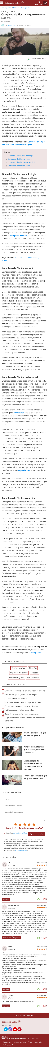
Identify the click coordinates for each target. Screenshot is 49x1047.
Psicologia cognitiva (16, 677)
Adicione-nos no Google (38, 59)
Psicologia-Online (6, 8)
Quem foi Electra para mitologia (20, 155)
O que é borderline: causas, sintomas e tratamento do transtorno (25, 719)
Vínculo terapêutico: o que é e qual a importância (35, 777)
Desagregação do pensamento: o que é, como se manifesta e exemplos (33, 765)
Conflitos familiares (19, 668)
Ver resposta (7, 938)
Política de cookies (9, 1045)
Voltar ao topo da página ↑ (24, 1015)
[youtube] (15, 1029)
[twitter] (6, 1029)
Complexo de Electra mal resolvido (22, 162)
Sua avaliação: (11, 828)
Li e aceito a (16, 833)
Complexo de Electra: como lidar (21, 165)
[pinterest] (19, 1029)
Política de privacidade (34, 1042)
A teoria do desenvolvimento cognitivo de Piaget (23, 702)
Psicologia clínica (26, 8)
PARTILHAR (38, 4)
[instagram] (10, 1029)
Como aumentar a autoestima (16, 698)
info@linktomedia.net (21, 850)
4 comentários (5, 21)
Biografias (33, 668)
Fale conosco (7, 1042)
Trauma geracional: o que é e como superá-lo (35, 734)
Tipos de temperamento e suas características (22, 714)
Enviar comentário (37, 834)
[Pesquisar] (45, 3)
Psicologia (16, 8)
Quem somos (36, 1038)
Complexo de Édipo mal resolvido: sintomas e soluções (23, 143)
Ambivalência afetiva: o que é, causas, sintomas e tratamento (34, 750)
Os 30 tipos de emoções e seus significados (21, 706)
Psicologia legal (33, 677)
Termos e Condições (20, 1042)
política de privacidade (20, 833)
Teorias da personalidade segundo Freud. (22, 259)
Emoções (34, 672)
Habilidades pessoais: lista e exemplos (19, 710)
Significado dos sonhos (19, 672)
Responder (6, 899)
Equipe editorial (11, 25)
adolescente (19, 413)
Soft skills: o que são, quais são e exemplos (21, 694)
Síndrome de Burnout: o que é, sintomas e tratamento (25, 690)
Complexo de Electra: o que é (20, 159)
